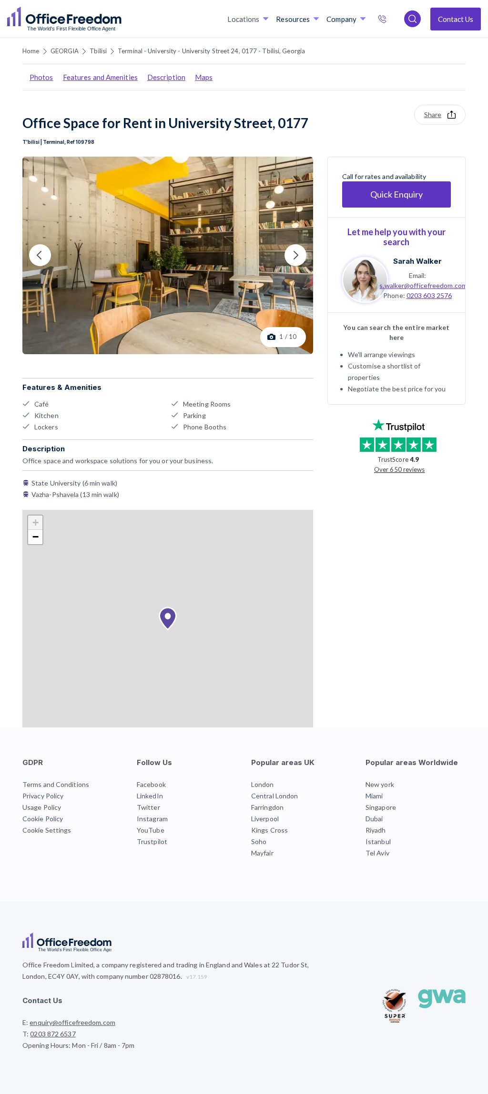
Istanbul (378, 841)
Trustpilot (152, 841)
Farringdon (267, 807)
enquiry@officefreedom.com (72, 1022)
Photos (41, 77)
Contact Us (455, 19)
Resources (293, 19)
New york (380, 784)
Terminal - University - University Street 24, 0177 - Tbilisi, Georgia (211, 51)
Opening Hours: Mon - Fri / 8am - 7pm (78, 1045)
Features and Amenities (100, 77)
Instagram (152, 819)
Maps (204, 77)
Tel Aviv (377, 853)
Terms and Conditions (55, 784)
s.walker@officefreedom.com (423, 285)
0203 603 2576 (429, 295)
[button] (167, 619)
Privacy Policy (42, 796)
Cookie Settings (46, 830)
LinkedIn (150, 796)
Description (166, 77)
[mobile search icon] (412, 18)
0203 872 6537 (392, 20)
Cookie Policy (42, 819)
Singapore (381, 807)
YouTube (150, 830)
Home (30, 51)
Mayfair (262, 853)
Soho (258, 841)
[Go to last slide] (40, 255)
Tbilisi (98, 51)
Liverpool (265, 819)
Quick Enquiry (396, 194)
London (262, 784)
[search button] (120, 19)
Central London (274, 796)
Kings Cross (269, 830)
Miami (374, 796)
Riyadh (376, 830)
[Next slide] (295, 255)
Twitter (148, 807)
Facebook (151, 784)
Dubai (374, 819)
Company (341, 19)
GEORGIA (65, 51)
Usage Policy (41, 807)
